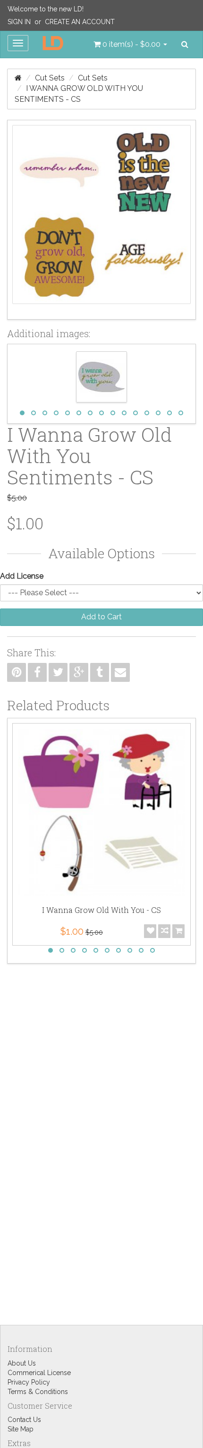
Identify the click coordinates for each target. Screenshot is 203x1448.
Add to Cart (101, 616)
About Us (22, 1363)
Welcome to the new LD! (46, 9)
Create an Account (80, 22)
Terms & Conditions (38, 1391)
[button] (130, 44)
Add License (21, 576)
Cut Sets (50, 77)
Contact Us (24, 1419)
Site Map (21, 1429)
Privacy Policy (29, 1382)
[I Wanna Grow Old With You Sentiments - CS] (101, 220)
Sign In (19, 22)
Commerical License (39, 1372)
